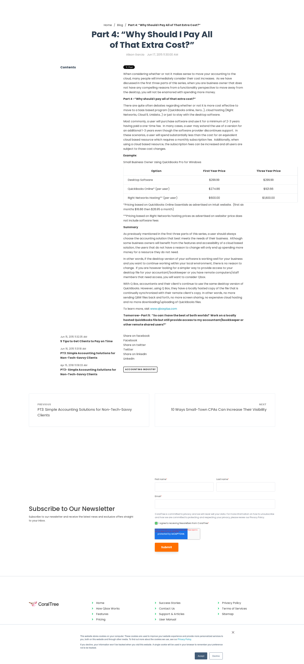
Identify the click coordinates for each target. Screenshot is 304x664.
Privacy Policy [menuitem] (231, 603)
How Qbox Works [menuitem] (108, 609)
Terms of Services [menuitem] (234, 609)
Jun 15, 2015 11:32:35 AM (73, 337)
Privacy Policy (184, 639)
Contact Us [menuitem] (167, 609)
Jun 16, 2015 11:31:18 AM (73, 348)
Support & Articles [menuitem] (171, 614)
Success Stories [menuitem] (169, 603)
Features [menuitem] (102, 614)
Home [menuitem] (100, 603)
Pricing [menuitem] (100, 619)
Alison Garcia (135, 55)
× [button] (233, 631)
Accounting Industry (140, 369)
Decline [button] (216, 655)
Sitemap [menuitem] (228, 614)
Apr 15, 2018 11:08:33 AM (73, 365)
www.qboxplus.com (163, 309)
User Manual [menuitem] (167, 619)
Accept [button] (201, 655)
